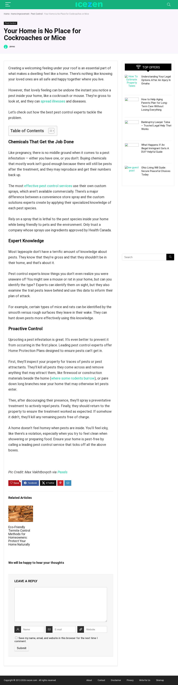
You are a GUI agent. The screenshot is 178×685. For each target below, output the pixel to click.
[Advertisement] (148, 226)
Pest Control (37, 14)
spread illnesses (53, 101)
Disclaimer (116, 680)
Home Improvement (20, 14)
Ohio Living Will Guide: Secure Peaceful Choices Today (155, 171)
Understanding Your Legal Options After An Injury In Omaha (156, 80)
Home (6, 14)
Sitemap (160, 680)
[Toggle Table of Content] (50, 131)
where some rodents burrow (73, 378)
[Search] (169, 4)
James (12, 46)
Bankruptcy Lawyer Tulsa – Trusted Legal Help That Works (156, 126)
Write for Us (144, 680)
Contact (101, 680)
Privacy (130, 680)
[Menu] (8, 4)
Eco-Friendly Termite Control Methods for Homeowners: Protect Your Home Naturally (19, 535)
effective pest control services (48, 186)
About (89, 680)
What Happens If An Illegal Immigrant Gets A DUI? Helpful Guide (155, 148)
